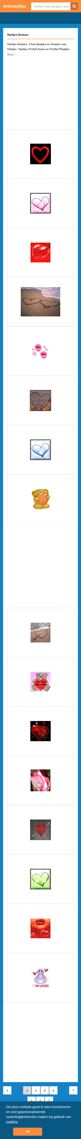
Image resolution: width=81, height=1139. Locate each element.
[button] (19, 1122)
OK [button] (28, 1131)
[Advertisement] (40, 91)
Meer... (11, 54)
